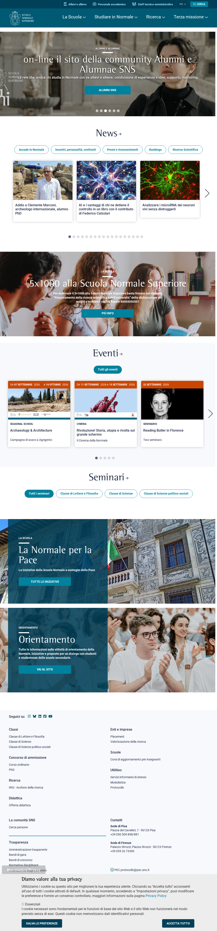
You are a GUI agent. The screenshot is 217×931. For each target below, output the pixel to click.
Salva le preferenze (42, 923)
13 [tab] (120, 237)
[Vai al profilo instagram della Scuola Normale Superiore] (29, 716)
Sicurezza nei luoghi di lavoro (28, 870)
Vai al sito (45, 669)
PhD (11, 769)
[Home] (22, 18)
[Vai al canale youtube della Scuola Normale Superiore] (50, 716)
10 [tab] (108, 237)
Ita (181, 4)
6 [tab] (118, 111)
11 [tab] (112, 237)
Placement (117, 736)
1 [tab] (97, 111)
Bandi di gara (17, 854)
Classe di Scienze (121, 493)
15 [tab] (129, 237)
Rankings (155, 149)
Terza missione (189, 16)
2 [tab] (101, 111)
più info (108, 313)
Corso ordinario (19, 764)
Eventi (105, 354)
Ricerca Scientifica (185, 149)
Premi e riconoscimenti (122, 149)
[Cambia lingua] (184, 4)
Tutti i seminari (39, 493)
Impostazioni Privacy (23, 869)
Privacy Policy (156, 896)
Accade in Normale (31, 149)
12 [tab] (116, 237)
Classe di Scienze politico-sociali (166, 493)
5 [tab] (114, 111)
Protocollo (117, 787)
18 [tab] (142, 237)
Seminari (106, 478)
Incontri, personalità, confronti (75, 149)
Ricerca (153, 16)
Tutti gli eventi (108, 369)
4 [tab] (110, 111)
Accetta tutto (178, 923)
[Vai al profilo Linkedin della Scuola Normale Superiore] (39, 716)
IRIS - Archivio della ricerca (26, 787)
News (106, 134)
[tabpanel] (107, 74)
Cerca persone (18, 827)
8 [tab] (99, 237)
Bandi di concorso (20, 860)
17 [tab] (137, 237)
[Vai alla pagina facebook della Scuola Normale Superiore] (44, 716)
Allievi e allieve (77, 4)
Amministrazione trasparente (28, 849)
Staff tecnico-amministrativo (155, 4)
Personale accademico (111, 4)
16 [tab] (133, 237)
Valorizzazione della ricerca (128, 741)
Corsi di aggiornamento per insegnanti (135, 759)
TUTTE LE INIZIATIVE (45, 581)
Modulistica (118, 782)
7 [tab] (95, 237)
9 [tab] (104, 237)
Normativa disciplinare (23, 865)
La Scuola (72, 16)
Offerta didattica (20, 805)
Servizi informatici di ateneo (128, 777)
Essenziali (32, 904)
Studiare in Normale (114, 16)
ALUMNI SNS (107, 90)
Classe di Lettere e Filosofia (79, 493)
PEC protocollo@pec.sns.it (131, 870)
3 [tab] (105, 111)
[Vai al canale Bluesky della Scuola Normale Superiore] (34, 716)
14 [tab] (125, 237)
